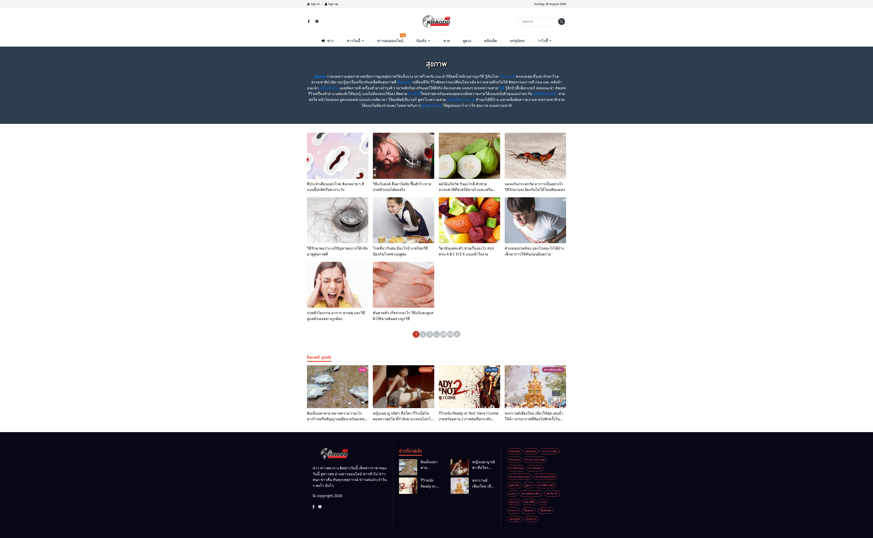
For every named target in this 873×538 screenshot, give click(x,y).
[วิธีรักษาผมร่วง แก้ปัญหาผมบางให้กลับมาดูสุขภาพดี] (337, 220)
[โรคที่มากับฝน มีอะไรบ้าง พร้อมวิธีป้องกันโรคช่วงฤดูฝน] (403, 220)
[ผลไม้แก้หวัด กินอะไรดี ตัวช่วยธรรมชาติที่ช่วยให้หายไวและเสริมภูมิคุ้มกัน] (469, 156)
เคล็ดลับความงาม (461, 99)
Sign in (315, 4)
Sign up (332, 4)
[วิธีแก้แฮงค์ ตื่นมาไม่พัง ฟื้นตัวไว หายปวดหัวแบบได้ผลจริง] (403, 156)
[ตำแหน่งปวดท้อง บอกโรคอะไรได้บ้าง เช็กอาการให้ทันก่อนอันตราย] (535, 220)
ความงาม (507, 76)
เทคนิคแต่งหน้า (545, 93)
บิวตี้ (501, 87)
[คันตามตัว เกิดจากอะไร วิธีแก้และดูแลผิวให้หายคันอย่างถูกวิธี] (403, 285)
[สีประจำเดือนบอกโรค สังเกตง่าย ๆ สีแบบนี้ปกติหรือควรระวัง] (337, 156)
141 (450, 334)
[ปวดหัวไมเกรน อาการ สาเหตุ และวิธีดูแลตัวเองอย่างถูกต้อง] (337, 285)
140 (443, 334)
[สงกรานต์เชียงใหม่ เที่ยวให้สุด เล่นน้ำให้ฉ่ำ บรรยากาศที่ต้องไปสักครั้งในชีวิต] (535, 386)
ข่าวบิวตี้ (414, 93)
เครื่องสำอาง (329, 87)
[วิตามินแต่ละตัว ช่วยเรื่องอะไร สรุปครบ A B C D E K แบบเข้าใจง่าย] (469, 220)
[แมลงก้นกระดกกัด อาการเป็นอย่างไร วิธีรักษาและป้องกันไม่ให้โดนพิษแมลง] (535, 156)
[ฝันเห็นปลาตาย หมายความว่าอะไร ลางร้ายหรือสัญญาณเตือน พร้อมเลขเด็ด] (337, 386)
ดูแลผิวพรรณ (431, 105)
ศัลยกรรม (405, 82)
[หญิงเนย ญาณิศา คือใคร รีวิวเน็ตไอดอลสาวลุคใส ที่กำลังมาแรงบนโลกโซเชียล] (403, 386)
